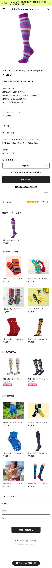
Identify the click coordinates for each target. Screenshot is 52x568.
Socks (4, 503)
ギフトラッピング (9, 159)
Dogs (4, 518)
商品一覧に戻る (26, 530)
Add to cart (26, 179)
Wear (4, 511)
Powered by (23, 545)
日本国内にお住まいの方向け (26, 187)
